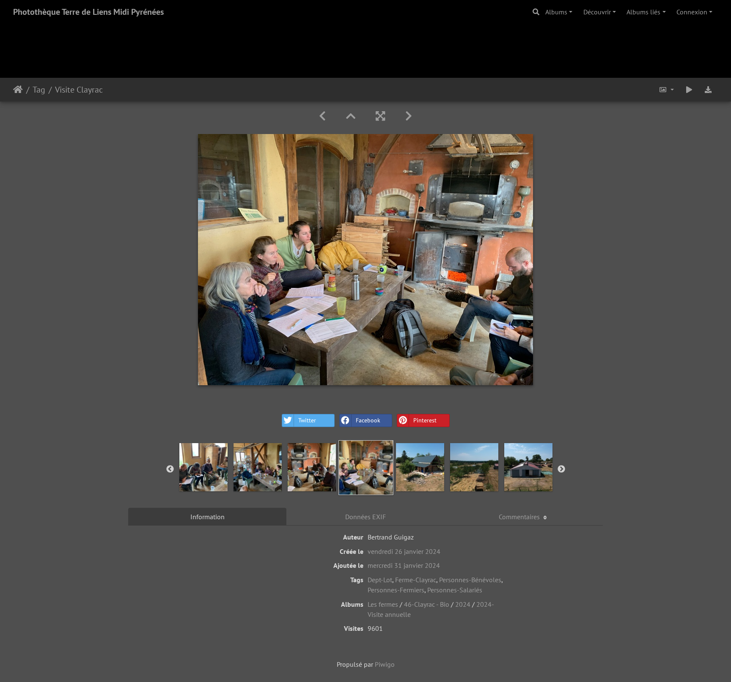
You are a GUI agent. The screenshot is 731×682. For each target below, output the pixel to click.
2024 (462, 604)
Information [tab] (207, 516)
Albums (556, 12)
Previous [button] (170, 469)
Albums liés (643, 12)
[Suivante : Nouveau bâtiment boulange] (408, 116)
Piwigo (385, 664)
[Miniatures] (351, 116)
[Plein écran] (380, 116)
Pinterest (425, 420)
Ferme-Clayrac (415, 579)
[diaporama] (689, 89)
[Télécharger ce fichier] (708, 89)
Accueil (18, 89)
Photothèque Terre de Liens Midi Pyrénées (88, 11)
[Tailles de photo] (666, 89)
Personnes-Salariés (454, 590)
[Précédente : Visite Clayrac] (322, 116)
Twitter (307, 420)
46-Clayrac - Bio (426, 604)
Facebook (368, 420)
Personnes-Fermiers (396, 590)
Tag (39, 89)
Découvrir (597, 12)
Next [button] (561, 469)
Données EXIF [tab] (365, 516)
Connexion (691, 12)
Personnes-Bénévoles (470, 579)
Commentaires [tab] (523, 516)
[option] (203, 467)
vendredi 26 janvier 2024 (404, 551)
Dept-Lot (380, 579)
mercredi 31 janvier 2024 (404, 565)
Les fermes (383, 604)
